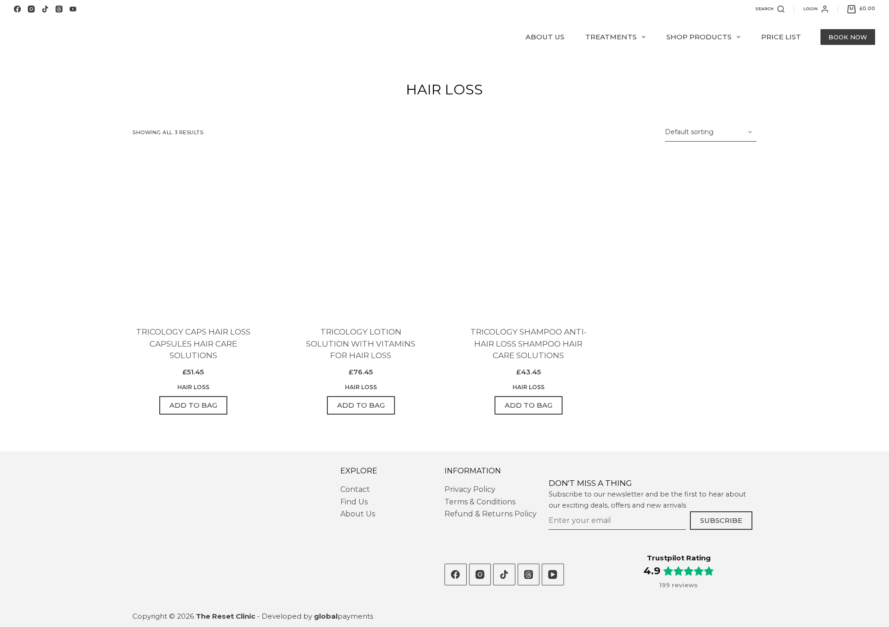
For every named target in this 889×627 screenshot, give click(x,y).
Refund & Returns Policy (490, 513)
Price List (781, 36)
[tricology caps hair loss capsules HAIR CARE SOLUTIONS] (193, 234)
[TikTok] (45, 9)
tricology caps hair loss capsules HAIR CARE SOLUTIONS (193, 343)
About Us (545, 36)
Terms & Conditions (479, 501)
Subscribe (721, 520)
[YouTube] (72, 9)
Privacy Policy (469, 489)
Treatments (611, 36)
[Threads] (59, 9)
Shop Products (699, 36)
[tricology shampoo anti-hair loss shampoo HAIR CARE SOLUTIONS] (528, 234)
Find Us (354, 501)
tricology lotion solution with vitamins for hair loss (360, 343)
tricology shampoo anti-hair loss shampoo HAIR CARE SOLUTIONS (528, 343)
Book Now (847, 37)
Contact (355, 489)
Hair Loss (193, 387)
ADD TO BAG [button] (193, 405)
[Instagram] (31, 9)
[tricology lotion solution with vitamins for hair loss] (360, 234)
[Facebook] (17, 9)
